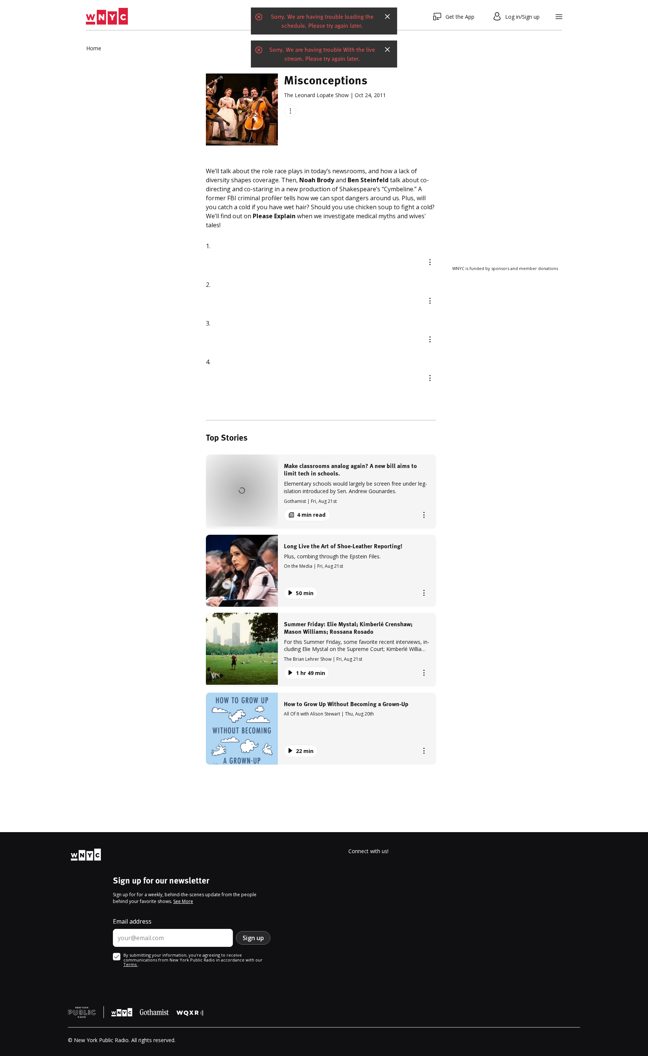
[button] (321, 491)
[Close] (387, 16)
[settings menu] (559, 16)
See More (183, 901)
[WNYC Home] (107, 16)
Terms (130, 964)
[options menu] (290, 111)
